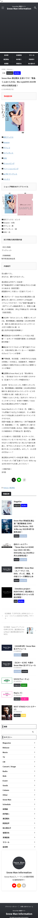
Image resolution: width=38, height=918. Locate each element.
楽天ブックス (8, 137)
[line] (19, 480)
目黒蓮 (6, 64)
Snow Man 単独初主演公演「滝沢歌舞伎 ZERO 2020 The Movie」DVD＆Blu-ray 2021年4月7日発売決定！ (24, 526)
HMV (5, 158)
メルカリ (6, 179)
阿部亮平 (31, 59)
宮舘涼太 (19, 64)
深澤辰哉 (19, 55)
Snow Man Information (19, 8)
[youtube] (14, 885)
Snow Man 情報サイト (19, 910)
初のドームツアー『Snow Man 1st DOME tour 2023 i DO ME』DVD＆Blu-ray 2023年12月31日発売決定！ (24, 550)
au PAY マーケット (10, 174)
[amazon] (19, 885)
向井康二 (19, 59)
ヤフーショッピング (10, 168)
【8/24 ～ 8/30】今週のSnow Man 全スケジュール (25, 664)
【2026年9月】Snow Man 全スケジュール (24, 647)
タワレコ (6, 147)
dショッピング (8, 163)
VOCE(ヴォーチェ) (21, 679)
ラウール (31, 55)
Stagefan (18, 501)
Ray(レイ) (18, 692)
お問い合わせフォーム (26, 906)
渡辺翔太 (6, 59)
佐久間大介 (31, 64)
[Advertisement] (19, 33)
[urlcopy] (24, 480)
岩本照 (6, 55)
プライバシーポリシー (11, 906)
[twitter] (14, 480)
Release (6, 488)
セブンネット (8, 153)
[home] (24, 885)
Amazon (6, 142)
